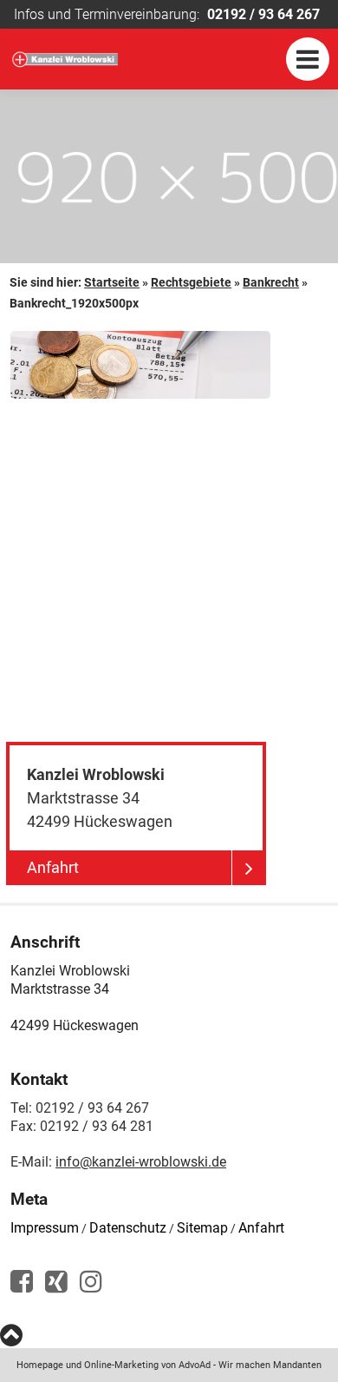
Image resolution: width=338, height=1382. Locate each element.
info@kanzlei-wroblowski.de (140, 1162)
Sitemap (202, 1228)
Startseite (112, 282)
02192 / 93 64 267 (263, 14)
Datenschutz (127, 1228)
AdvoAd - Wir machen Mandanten (250, 1365)
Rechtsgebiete (191, 282)
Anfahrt (261, 1228)
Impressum (44, 1228)
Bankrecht (271, 282)
